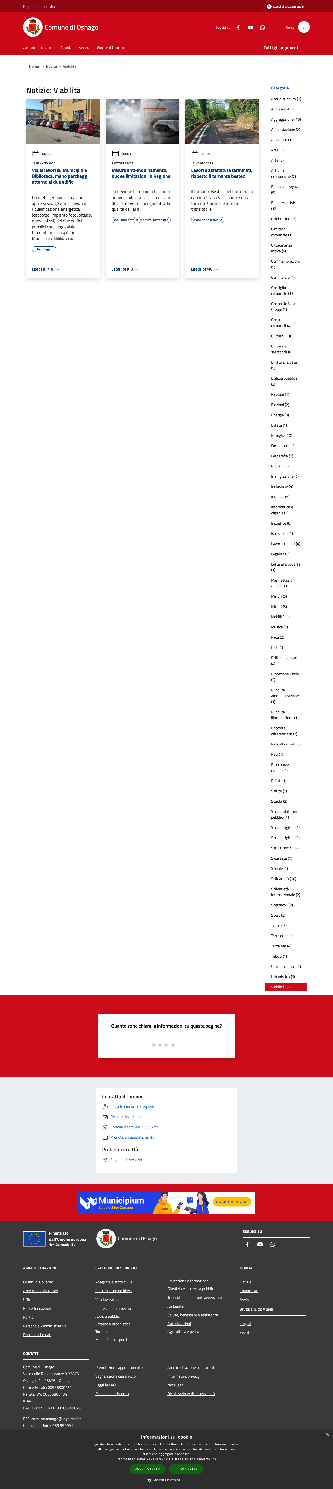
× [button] (327, 1435)
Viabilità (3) (280, 987)
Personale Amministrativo (44, 1326)
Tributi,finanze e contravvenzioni (194, 1297)
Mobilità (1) (280, 617)
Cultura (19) (281, 336)
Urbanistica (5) (283, 977)
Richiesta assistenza (112, 1394)
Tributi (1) (279, 956)
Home (34, 66)
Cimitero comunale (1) (281, 232)
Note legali (176, 1385)
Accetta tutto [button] (147, 1469)
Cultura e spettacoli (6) (281, 349)
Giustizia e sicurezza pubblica (191, 1288)
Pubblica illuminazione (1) (284, 715)
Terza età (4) (281, 946)
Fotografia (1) (282, 456)
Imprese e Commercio (113, 1308)
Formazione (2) (283, 445)
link (213, 1459)
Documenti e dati (37, 1335)
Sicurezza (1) (281, 858)
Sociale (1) (279, 868)
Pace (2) (277, 637)
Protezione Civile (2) (285, 677)
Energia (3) (280, 415)
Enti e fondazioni (37, 1308)
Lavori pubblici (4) (285, 543)
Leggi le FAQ (105, 1385)
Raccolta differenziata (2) (284, 731)
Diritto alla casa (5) (284, 365)
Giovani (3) (280, 466)
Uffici (27, 1299)
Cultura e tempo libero (113, 1291)
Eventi (245, 1332)
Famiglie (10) (281, 435)
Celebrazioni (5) (283, 219)
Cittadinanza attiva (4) (281, 248)
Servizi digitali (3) (285, 838)
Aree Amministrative (40, 1291)
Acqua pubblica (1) (286, 99)
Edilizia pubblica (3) (284, 381)
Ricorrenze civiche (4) (280, 767)
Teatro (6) (279, 925)
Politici (28, 1317)
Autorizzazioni (179, 1324)
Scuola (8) (279, 801)
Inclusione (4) (282, 486)
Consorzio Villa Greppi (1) (283, 306)
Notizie (47, 153)
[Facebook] (236, 27)
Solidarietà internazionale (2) (285, 892)
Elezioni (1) (280, 394)
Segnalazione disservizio (115, 1376)
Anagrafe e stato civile (113, 1282)
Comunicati (249, 1291)
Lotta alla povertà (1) (285, 567)
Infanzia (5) (280, 497)
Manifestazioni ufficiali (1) (283, 583)
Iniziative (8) (281, 523)
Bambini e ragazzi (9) (285, 189)
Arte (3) (277, 160)
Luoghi (245, 1324)
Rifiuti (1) (278, 781)
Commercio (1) (283, 277)
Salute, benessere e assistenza (192, 1315)
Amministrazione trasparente (191, 1367)
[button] (166, 1480)
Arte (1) (277, 150)
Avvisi (245, 1299)
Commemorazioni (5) (285, 264)
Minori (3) (279, 596)
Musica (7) (279, 627)
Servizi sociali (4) (285, 848)
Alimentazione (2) (285, 129)
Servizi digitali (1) (285, 827)
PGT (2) (277, 647)
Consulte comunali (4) (281, 322)
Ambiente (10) (282, 140)
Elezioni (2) (280, 404)
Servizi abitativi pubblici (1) (284, 814)
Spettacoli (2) (282, 905)
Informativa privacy (183, 1376)
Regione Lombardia (39, 6)
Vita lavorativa (107, 1299)
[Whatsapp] (260, 27)
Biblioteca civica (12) (284, 205)
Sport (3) (278, 915)
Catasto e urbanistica (112, 1324)
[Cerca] (304, 27)
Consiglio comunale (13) (282, 290)
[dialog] (166, 1459)
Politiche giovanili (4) (285, 660)
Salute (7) (279, 791)
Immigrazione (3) (285, 476)
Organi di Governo (38, 1282)
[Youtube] (248, 27)
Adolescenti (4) (283, 109)
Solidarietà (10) (283, 879)
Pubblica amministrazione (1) (285, 696)
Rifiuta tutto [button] (186, 1469)
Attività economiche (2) (283, 173)
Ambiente (175, 1306)
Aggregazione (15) (286, 119)
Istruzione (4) (282, 533)
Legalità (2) (280, 554)
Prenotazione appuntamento (119, 1367)
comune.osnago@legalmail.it (56, 1418)
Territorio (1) (281, 936)
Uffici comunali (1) (286, 966)
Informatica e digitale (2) (282, 510)
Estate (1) (279, 425)
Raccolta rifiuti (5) (286, 744)
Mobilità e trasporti (111, 1339)
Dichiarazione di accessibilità (191, 1394)
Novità (51, 66)
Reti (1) (277, 754)
